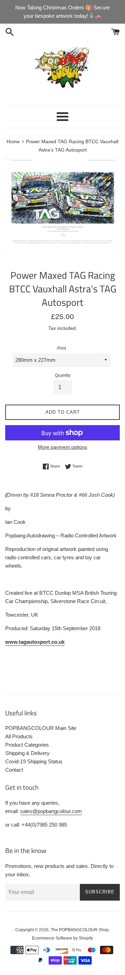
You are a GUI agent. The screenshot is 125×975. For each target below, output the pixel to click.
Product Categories (27, 745)
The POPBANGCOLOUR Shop (80, 929)
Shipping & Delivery (27, 753)
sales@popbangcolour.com (51, 811)
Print (61, 348)
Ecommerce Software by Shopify (62, 938)
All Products (19, 736)
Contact (14, 770)
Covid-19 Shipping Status (33, 761)
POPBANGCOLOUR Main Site (40, 728)
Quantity (62, 375)
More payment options (62, 447)
